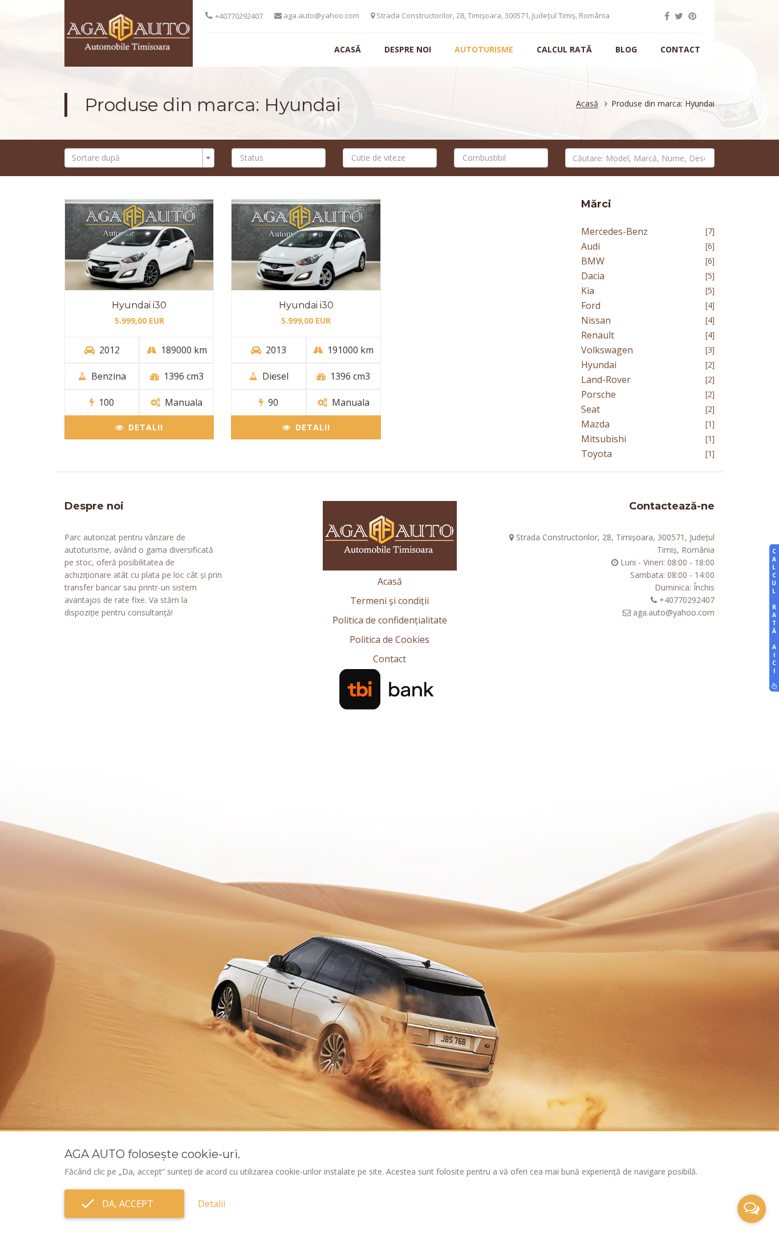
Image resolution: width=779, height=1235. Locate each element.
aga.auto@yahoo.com (320, 15)
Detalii (145, 427)
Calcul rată (564, 49)
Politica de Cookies (389, 639)
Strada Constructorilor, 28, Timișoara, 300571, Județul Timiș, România (492, 15)
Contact (680, 49)
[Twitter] (679, 16)
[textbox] (136, 158)
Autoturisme (484, 49)
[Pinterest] (692, 16)
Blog (626, 49)
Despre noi (407, 49)
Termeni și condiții (389, 600)
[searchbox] (281, 158)
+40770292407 (239, 16)
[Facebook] (667, 16)
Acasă (347, 49)
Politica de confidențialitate (389, 620)
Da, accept (124, 1203)
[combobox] (139, 158)
